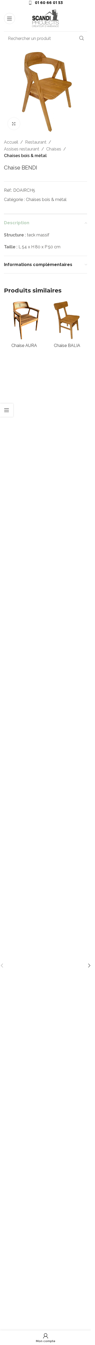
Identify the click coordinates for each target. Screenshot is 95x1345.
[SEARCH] (81, 38)
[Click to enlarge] (14, 124)
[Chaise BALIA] (67, 320)
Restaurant (35, 142)
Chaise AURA (24, 345)
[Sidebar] (6, 410)
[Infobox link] (45, 2)
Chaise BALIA (67, 345)
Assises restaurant (21, 149)
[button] (89, 965)
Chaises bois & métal (25, 155)
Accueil (11, 142)
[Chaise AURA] (24, 320)
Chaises (53, 149)
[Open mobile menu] (9, 18)
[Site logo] (45, 18)
